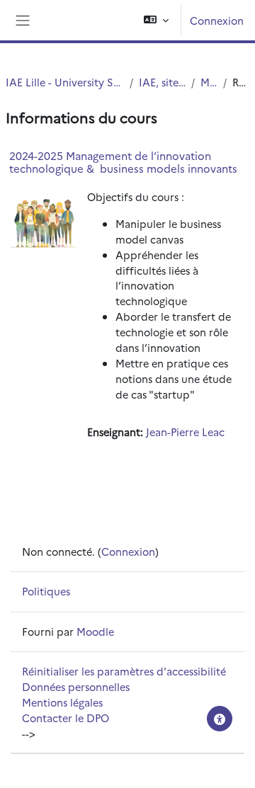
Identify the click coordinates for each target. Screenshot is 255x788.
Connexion (217, 20)
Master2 (209, 81)
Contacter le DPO (65, 717)
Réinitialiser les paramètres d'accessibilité (124, 670)
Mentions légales (62, 702)
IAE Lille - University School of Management (65, 81)
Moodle (95, 631)
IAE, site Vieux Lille (162, 81)
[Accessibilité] (219, 718)
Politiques (46, 590)
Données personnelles (76, 686)
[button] (156, 20)
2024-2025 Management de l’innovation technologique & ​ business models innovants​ (123, 162)
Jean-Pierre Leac (185, 431)
